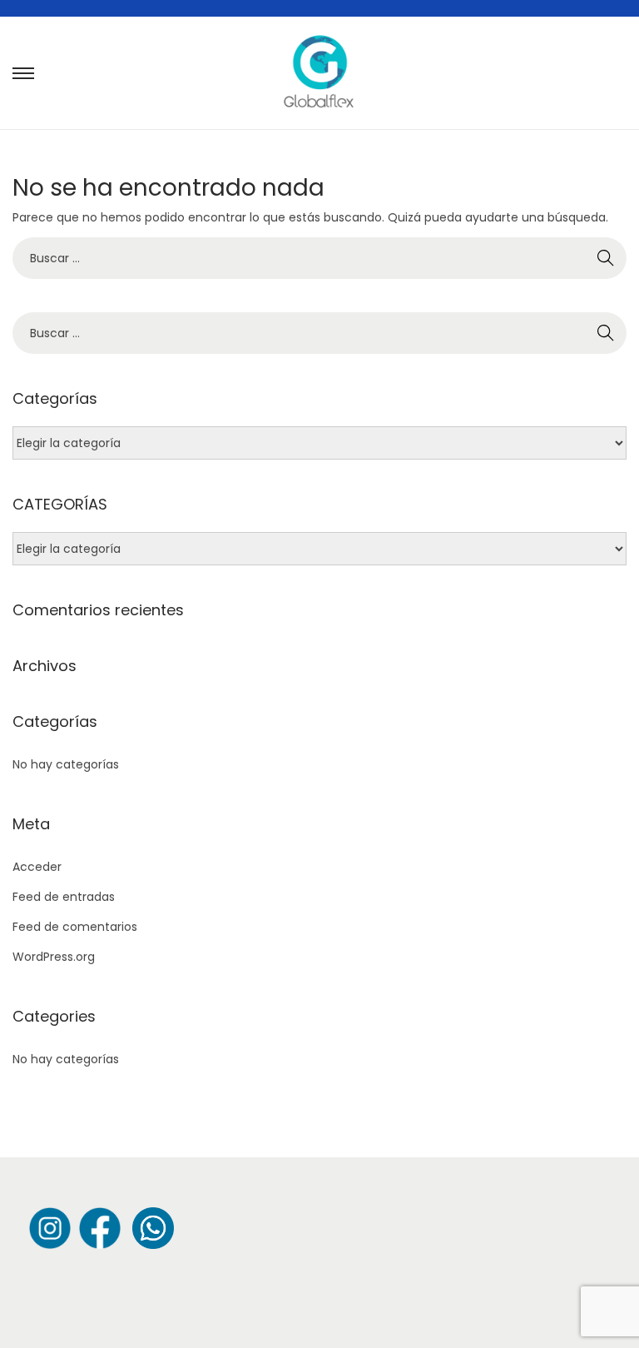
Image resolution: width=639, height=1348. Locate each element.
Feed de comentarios (74, 926)
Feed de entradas (63, 896)
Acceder (37, 866)
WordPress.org (53, 956)
